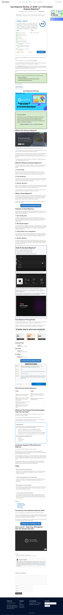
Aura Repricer (31, 124)
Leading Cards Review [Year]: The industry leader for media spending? (26, 555)
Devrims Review (20, 507)
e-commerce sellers (41, 211)
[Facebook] (55, 1)
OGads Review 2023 (21, 505)
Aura (16, 321)
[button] (43, 2)
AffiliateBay (38, 564)
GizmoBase (42, 562)
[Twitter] (57, 1)
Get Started (41, 52)
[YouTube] (60, 1)
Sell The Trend (20, 506)
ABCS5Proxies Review (21, 504)
